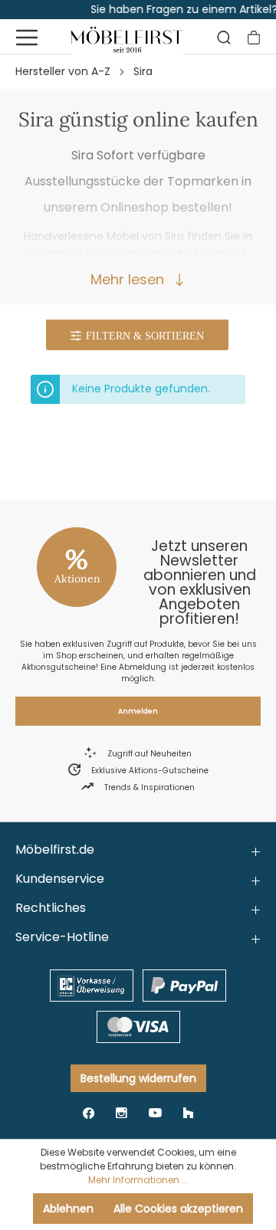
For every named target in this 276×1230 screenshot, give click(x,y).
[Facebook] (88, 1112)
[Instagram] (121, 1112)
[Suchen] (224, 37)
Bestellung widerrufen (138, 1078)
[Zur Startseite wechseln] (127, 38)
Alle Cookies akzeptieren (178, 1208)
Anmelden (138, 711)
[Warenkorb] (254, 37)
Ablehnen (68, 1208)
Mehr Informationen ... (138, 1179)
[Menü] (26, 37)
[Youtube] (155, 1112)
